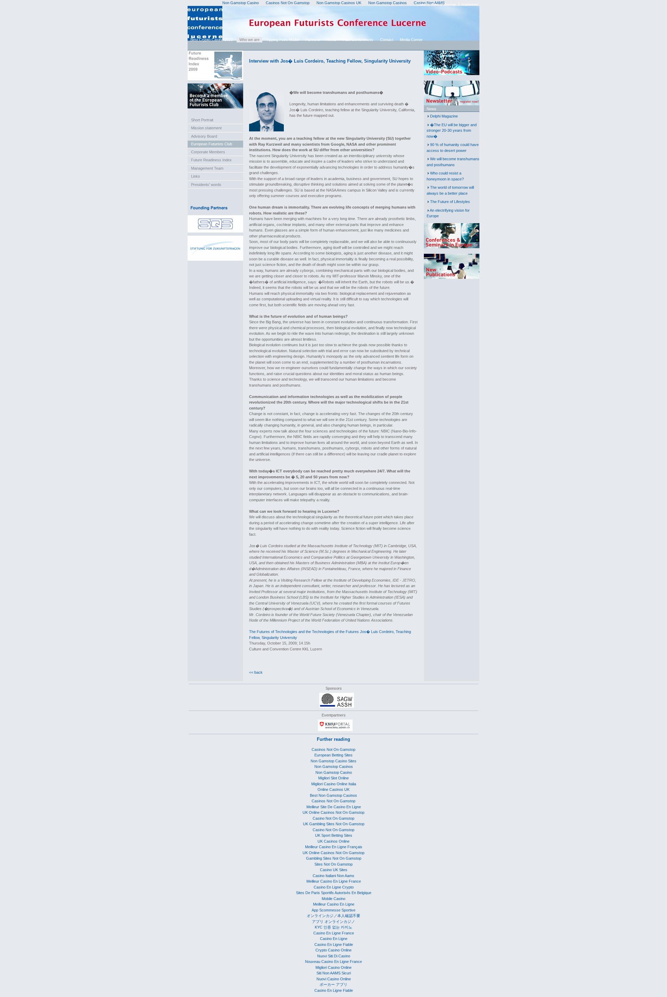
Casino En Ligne (333, 939)
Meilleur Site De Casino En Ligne (333, 807)
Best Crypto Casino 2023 (211, 40)
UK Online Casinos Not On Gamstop (333, 812)
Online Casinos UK (333, 789)
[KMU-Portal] (335, 730)
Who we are (249, 40)
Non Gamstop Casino (333, 772)
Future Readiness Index (211, 160)
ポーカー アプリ (333, 984)
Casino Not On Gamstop (333, 818)
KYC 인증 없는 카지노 (333, 927)
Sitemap (450, 4)
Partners (312, 40)
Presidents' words (206, 185)
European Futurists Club (211, 144)
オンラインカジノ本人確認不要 (333, 916)
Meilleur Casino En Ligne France (333, 881)
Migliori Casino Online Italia (333, 784)
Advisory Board (204, 136)
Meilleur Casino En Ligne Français (333, 847)
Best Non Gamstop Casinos (333, 795)
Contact (386, 40)
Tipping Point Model (282, 40)
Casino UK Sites (333, 870)
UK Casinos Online (333, 841)
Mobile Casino (333, 899)
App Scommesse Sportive (333, 910)
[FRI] (215, 79)
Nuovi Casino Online (333, 979)
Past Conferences (358, 40)
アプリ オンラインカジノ (333, 921)
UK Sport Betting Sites (333, 835)
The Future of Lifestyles (450, 202)
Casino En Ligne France (333, 933)
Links (195, 176)
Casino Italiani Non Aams (333, 876)
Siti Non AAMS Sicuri (333, 973)
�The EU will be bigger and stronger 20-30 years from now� (452, 130)
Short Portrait (202, 120)
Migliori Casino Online (333, 967)
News (331, 40)
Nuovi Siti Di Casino (333, 956)
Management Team (207, 168)
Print (434, 4)
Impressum (470, 4)
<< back (256, 672)
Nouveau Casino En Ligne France (333, 961)
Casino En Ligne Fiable (333, 944)
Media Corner (411, 40)
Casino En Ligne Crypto (334, 887)
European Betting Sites (333, 755)
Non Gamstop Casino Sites (333, 761)
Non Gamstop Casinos (333, 766)
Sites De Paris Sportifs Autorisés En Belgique (333, 893)
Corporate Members (208, 152)
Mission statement (206, 128)
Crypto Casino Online (333, 950)
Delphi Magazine (444, 116)
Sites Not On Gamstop (333, 864)
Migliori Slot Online (333, 778)
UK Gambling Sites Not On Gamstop (333, 824)
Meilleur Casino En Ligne (333, 904)
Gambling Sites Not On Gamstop (333, 858)
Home (421, 4)
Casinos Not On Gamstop (333, 749)
